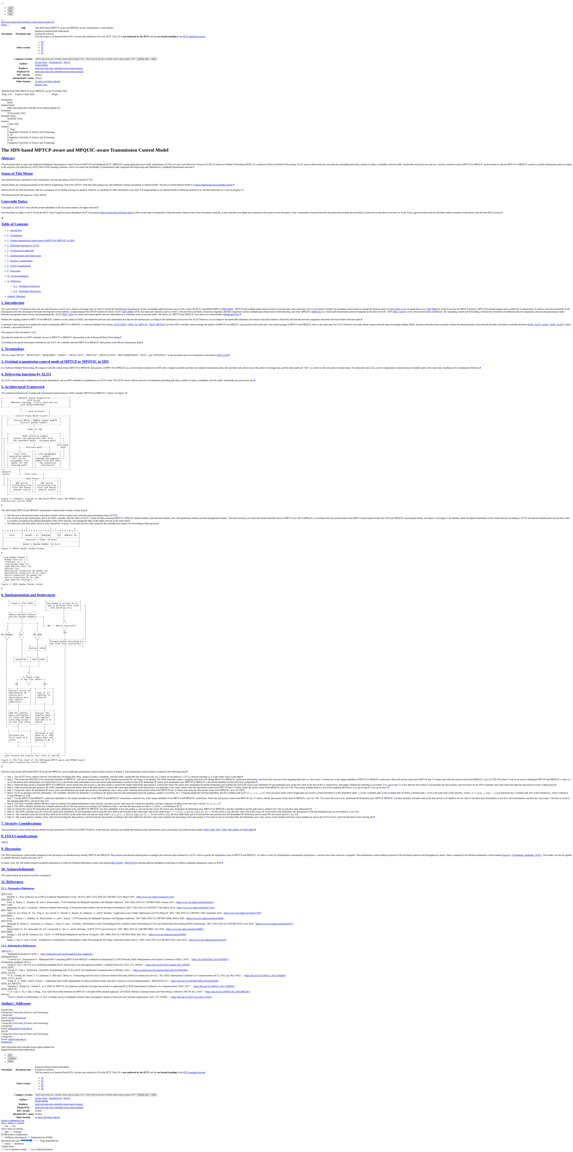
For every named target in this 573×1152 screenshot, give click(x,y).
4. (3, 374)
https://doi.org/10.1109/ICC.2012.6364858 (265, 975)
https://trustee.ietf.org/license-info (116, 212)
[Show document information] (8, 25)
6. (3, 595)
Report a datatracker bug (12, 1120)
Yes (6, 1126)
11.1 (15, 286)
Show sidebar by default (12, 1123)
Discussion (15, 271)
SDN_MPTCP (157, 324)
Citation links (7, 1146)
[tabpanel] (286, 1093)
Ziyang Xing (41, 62)
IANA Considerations (20, 266)
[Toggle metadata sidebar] (2, 20)
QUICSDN (120, 324)
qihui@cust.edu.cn (17, 1039)
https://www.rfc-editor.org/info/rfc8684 (205, 918)
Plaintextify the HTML (42, 1137)
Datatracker (6, 1042)
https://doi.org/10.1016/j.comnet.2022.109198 (167, 965)
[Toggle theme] (2, 3)
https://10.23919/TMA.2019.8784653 (210, 959)
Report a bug (41, 84)
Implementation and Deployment (25, 255)
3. (3, 361)
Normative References (29, 286)
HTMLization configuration (14, 1134)
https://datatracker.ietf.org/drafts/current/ (214, 185)
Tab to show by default (12, 1129)
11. (3, 882)
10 (8, 276)
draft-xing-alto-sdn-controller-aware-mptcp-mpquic (59, 68)
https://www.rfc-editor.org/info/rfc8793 (274, 923)
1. (3, 303)
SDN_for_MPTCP (138, 324)
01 (42, 45)
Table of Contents (14, 224)
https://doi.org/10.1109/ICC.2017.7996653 (214, 986)
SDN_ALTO (556, 324)
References (16, 281)
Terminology (16, 235)
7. (3, 823)
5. (3, 387)
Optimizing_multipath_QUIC (527, 855)
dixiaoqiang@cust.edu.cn (20, 1028)
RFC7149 (398, 311)
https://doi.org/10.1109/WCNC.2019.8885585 (227, 991)
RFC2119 (222, 355)
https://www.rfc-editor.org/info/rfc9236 (207, 940)
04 (42, 53)
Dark (10, 11)
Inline (153, 59)
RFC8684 (227, 309)
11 (8, 281)
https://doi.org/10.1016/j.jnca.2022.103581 (191, 997)
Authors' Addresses (16, 296)
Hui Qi (67, 62)
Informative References (30, 291)
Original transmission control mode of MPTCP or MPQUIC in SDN (42, 240)
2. (3, 349)
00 (42, 42)
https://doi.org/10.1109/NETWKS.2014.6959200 (194, 981)
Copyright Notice (14, 201)
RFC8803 (432, 309)
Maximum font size (10, 1140)
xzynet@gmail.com (17, 1017)
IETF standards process (194, 36)
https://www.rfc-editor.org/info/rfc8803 (184, 929)
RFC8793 (130, 863)
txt (36, 81)
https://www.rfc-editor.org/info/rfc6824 (195, 902)
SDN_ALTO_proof (537, 324)
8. (3, 836)
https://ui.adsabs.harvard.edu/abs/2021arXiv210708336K (160, 970)
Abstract (7, 158)
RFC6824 (233, 829)
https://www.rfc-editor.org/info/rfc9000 (167, 934)
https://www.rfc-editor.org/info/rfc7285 (242, 913)
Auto (10, 14)
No (14, 1126)
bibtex (50, 81)
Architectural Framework (22, 250)
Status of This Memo (17, 173)
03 (42, 50)
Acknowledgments (20, 276)
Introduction (16, 230)
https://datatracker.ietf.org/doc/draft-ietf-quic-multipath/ (66, 954)
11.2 (15, 291)
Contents (17, 1132)
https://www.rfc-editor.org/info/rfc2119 (155, 897)
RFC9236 (116, 863)
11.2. (4, 945)
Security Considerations (21, 261)
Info (7, 1132)
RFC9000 (127, 311)
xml (45, 81)
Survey (506, 855)
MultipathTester (231, 314)
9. (3, 849)
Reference (19, 1143)
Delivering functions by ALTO (24, 245)
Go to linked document (42, 1149)
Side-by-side (143, 59)
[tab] (10, 1055)
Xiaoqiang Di (55, 62)
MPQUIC (317, 311)
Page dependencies (49, 1140)
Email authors (41, 65)
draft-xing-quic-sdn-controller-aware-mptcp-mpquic (59, 71)
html (40, 81)
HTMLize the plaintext (16, 1137)
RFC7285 (68, 314)
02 (42, 47)
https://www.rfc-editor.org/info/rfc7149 (195, 907)
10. (3, 869)
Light (10, 8)
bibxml (56, 81)
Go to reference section (16, 1149)
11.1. (4, 888)
